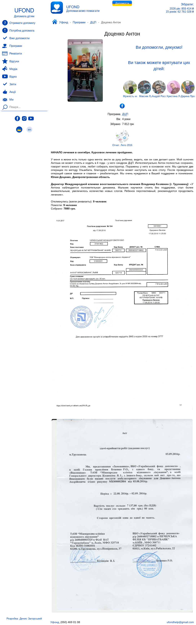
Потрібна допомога (21, 30)
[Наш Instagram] (24, 118)
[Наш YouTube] (31, 118)
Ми (11, 99)
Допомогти (122, 3)
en (29, 129)
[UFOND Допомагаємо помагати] (57, 7)
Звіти (12, 84)
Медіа (13, 69)
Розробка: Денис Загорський (24, 618)
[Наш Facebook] (17, 118)
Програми (79, 22)
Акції (12, 91)
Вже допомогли (19, 38)
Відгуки (14, 61)
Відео (13, 76)
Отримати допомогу (22, 22)
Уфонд (63, 22)
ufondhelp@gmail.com (180, 622)
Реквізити (15, 53)
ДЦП (93, 22)
